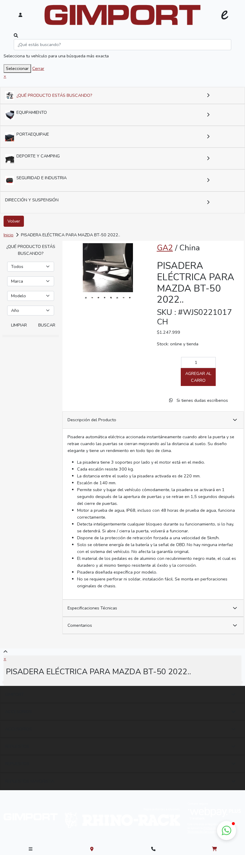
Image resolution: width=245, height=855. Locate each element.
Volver (13, 221)
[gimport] (123, 15)
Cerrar (38, 68)
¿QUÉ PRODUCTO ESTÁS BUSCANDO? (54, 95)
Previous (76, 298)
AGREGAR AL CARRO (198, 376)
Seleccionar (17, 68)
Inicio (8, 235)
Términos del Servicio (200, 831)
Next (140, 298)
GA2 (165, 247)
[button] (226, 830)
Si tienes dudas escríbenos (201, 400)
